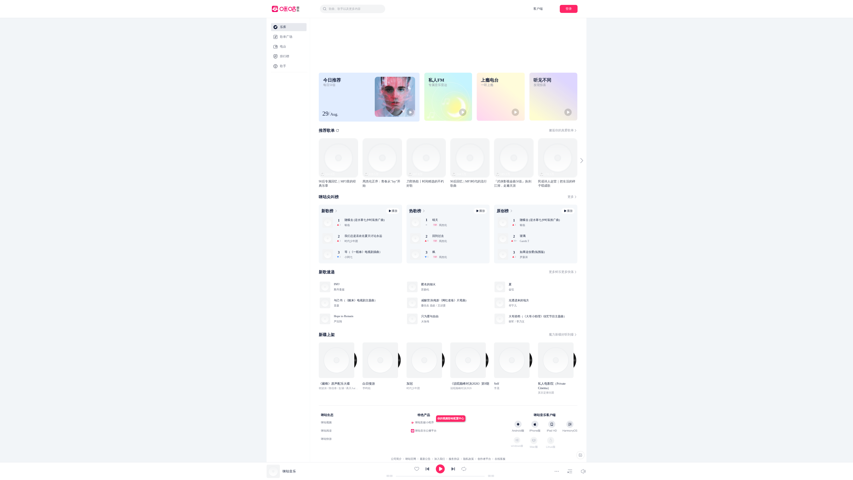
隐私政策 (468, 458)
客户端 (538, 8)
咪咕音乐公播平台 (425, 430)
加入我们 (439, 458)
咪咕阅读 (326, 430)
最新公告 (425, 458)
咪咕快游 (326, 438)
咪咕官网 (410, 458)
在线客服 (500, 458)
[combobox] (352, 9)
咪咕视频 (326, 422)
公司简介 (396, 458)
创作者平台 (484, 458)
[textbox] (356, 9)
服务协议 (454, 458)
